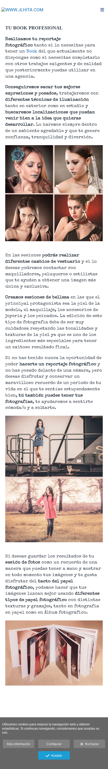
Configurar (54, 744)
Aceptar (56, 755)
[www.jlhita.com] (22, 10)
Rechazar (91, 744)
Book (31, 51)
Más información (18, 744)
